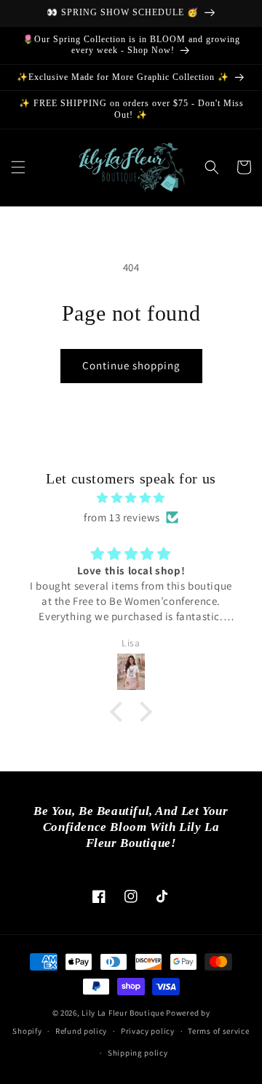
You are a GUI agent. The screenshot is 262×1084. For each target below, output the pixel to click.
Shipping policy (138, 1053)
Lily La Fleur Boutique (123, 1013)
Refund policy (81, 1031)
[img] (131, 497)
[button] (18, 167)
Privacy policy (148, 1031)
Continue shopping (131, 365)
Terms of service (218, 1031)
